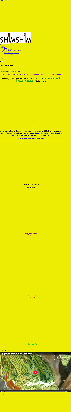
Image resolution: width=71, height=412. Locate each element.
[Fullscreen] (69, 391)
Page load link (2, 394)
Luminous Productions (7, 393)
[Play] (1, 391)
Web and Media (14, 393)
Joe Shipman (8, 71)
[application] (35, 372)
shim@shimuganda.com (4, 0)
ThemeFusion (19, 392)
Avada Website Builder (12, 392)
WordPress (35, 392)
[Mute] (68, 391)
